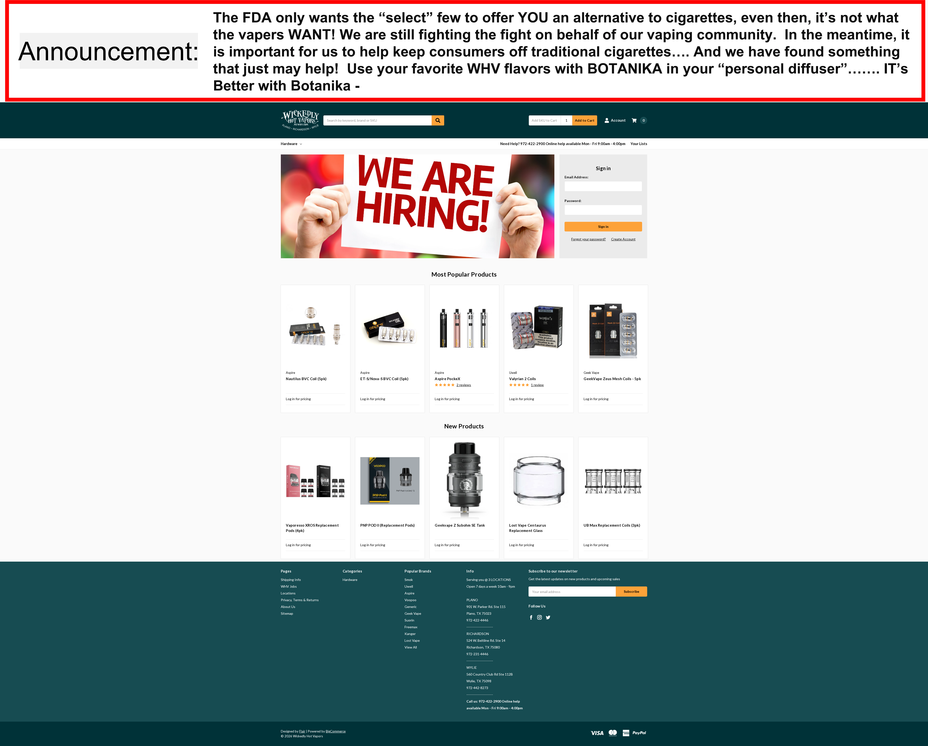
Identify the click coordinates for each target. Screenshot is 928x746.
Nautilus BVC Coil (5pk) (306, 378)
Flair (302, 731)
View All (411, 647)
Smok (409, 580)
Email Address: (576, 177)
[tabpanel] (315, 349)
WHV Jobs (289, 586)
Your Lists (639, 143)
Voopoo (410, 600)
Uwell (409, 586)
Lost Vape (412, 640)
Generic (411, 607)
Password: (573, 201)
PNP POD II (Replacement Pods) (387, 525)
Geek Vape (413, 613)
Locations (288, 593)
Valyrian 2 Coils (522, 378)
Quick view (315, 329)
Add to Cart (584, 120)
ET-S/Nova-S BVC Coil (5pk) (384, 378)
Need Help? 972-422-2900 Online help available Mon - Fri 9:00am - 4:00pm (562, 143)
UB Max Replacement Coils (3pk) (612, 525)
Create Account (623, 239)
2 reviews (464, 385)
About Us (288, 607)
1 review (537, 385)
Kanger (410, 634)
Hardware (289, 143)
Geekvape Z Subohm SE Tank (460, 525)
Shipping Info (291, 580)
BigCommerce (336, 731)
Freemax (411, 627)
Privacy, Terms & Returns (300, 600)
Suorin (409, 620)
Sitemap (287, 613)
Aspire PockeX (447, 378)
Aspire (409, 593)
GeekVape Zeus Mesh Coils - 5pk (612, 378)
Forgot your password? (588, 239)
